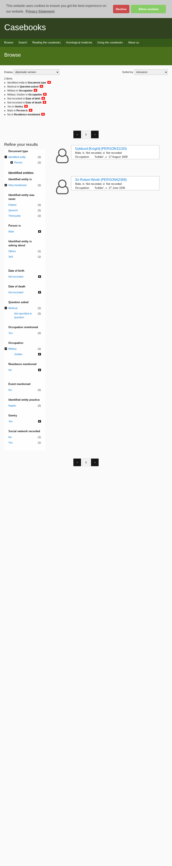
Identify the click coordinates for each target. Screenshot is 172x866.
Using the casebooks (110, 42)
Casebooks (25, 27)
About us (133, 42)
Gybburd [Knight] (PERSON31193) (101, 148)
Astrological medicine (79, 42)
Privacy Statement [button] (40, 11)
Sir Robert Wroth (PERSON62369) (101, 179)
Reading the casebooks (46, 42)
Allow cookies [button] (148, 9)
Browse (8, 42)
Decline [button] (121, 9)
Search (22, 42)
